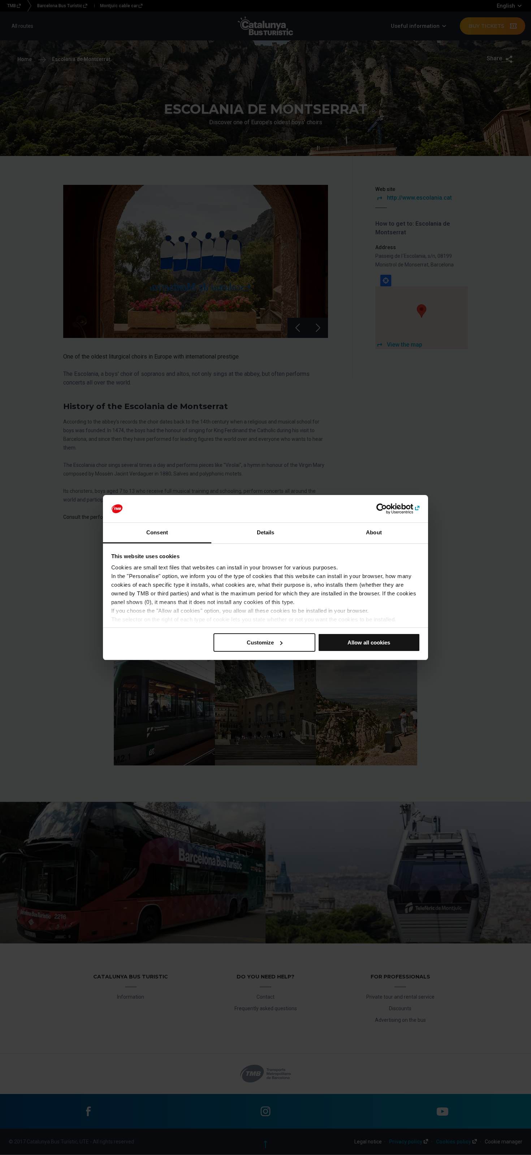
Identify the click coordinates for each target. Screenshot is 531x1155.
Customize (260, 642)
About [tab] (374, 532)
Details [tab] (266, 532)
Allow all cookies (368, 642)
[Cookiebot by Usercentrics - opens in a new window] (388, 508)
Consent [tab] (157, 532)
